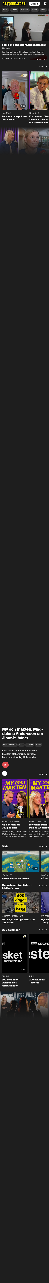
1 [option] (4, 773)
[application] (24, 27)
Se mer (39, 59)
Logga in (34, 4)
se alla (43, 66)
